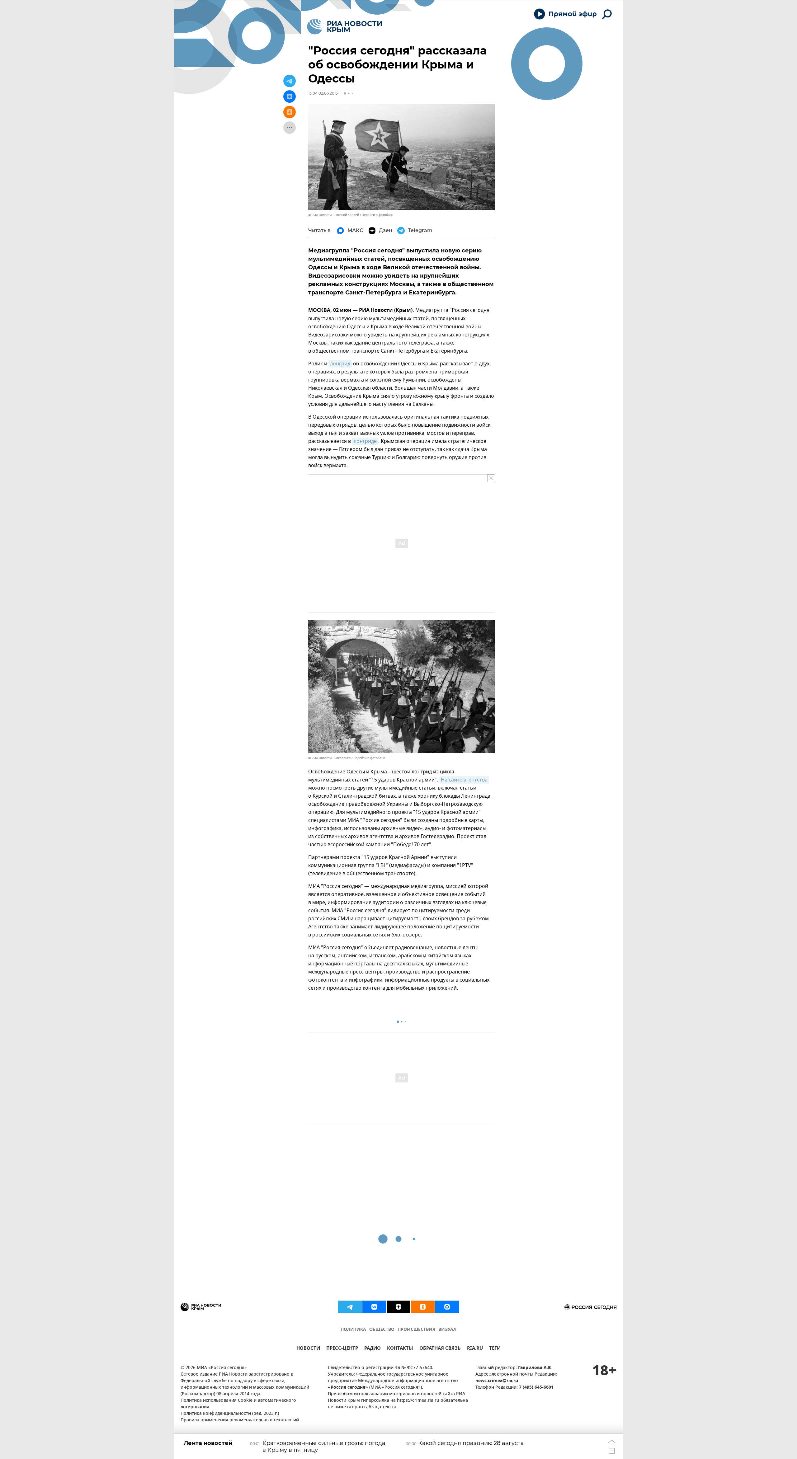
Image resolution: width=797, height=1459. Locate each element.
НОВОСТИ (308, 1349)
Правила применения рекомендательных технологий (240, 1420)
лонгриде (365, 441)
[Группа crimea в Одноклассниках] (423, 1307)
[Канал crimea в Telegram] (350, 1307)
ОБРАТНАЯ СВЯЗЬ (440, 1349)
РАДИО (372, 1349)
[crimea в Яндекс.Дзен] (398, 1307)
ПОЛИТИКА (353, 1329)
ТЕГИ (495, 1349)
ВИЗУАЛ (447, 1329)
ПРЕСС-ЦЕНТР (342, 1349)
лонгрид (340, 364)
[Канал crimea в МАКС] (447, 1307)
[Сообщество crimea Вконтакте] (374, 1307)
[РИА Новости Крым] (344, 26)
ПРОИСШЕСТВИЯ (416, 1329)
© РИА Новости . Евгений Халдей (333, 215)
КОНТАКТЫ (400, 1349)
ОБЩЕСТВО (381, 1329)
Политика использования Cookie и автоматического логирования (238, 1404)
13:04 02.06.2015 (323, 93)
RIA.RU (475, 1349)
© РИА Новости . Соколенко (329, 758)
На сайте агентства (464, 780)
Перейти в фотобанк (377, 215)
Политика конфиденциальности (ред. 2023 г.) (230, 1413)
